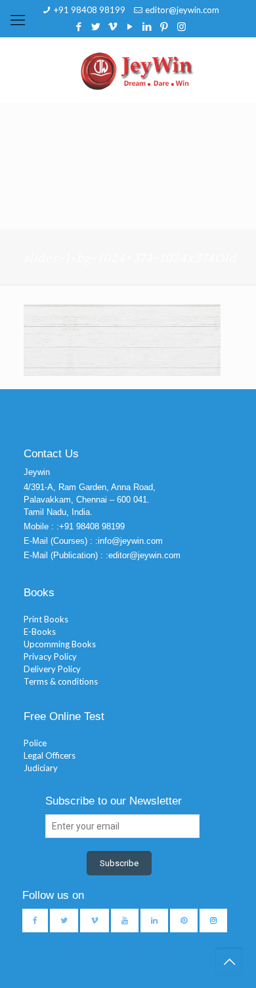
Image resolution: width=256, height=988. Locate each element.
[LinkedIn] (147, 26)
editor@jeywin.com (182, 10)
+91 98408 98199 (89, 10)
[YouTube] (130, 26)
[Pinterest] (164, 26)
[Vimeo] (113, 26)
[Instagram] (181, 26)
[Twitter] (96, 26)
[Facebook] (79, 26)
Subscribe (119, 863)
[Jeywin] (137, 70)
